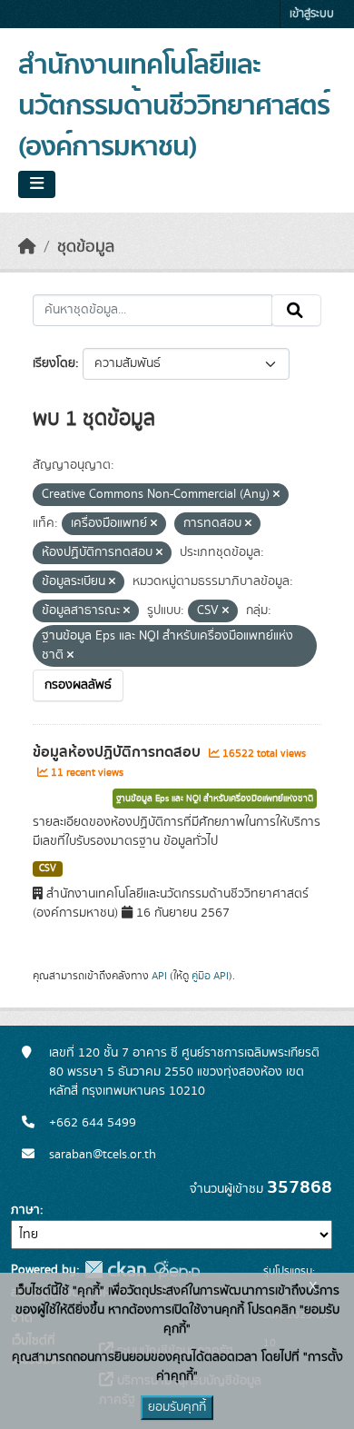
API (159, 976)
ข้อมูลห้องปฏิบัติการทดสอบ (118, 752)
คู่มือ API (210, 976)
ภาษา (25, 1210)
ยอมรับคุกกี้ (177, 1407)
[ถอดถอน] (276, 495)
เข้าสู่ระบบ (312, 14)
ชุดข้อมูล (85, 247)
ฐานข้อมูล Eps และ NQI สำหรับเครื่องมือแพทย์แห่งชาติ (214, 798)
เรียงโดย (54, 363)
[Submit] (296, 310)
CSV (47, 868)
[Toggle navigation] (36, 184)
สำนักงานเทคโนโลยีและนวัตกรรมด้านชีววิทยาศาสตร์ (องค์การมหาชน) (173, 106)
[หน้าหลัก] (27, 247)
